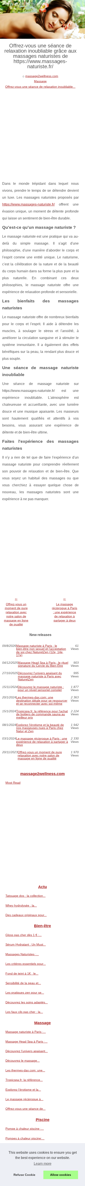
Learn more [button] (42, 1163)
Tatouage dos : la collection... (25, 895)
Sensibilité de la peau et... (23, 983)
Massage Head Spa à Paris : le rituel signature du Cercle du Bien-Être (43, 664)
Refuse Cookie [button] (24, 1174)
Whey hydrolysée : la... (21, 905)
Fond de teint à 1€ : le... (21, 973)
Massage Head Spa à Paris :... (26, 1041)
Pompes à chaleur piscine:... (24, 1138)
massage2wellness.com (41, 76)
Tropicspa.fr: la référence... (24, 1080)
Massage (40, 81)
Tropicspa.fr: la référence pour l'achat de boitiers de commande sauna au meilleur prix (42, 714)
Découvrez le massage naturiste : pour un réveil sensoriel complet (41, 688)
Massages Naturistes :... (22, 954)
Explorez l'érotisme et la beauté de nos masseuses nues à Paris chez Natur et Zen (40, 728)
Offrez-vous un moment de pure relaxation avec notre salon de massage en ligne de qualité (16, 614)
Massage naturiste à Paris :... (25, 1031)
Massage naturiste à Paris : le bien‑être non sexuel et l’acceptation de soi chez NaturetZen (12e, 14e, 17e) (41, 650)
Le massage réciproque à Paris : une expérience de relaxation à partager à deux (64, 612)
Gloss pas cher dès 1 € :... (23, 935)
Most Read (12, 782)
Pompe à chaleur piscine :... (24, 1128)
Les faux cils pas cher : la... (24, 1012)
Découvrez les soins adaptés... (26, 1002)
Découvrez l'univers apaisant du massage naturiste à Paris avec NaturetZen (40, 676)
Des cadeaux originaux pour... (26, 915)
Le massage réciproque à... (24, 1099)
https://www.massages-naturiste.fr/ (28, 204)
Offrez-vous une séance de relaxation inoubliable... (40, 86)
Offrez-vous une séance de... (25, 1108)
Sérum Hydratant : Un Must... (25, 944)
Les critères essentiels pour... (25, 963)
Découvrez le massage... (22, 1060)
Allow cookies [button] (60, 1174)
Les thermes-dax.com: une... (25, 1070)
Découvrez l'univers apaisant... (26, 1051)
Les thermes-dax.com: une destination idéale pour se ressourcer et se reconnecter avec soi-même (41, 700)
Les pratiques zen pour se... (24, 992)
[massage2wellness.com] (42, 19)
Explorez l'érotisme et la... (23, 1089)
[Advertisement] (42, 133)
